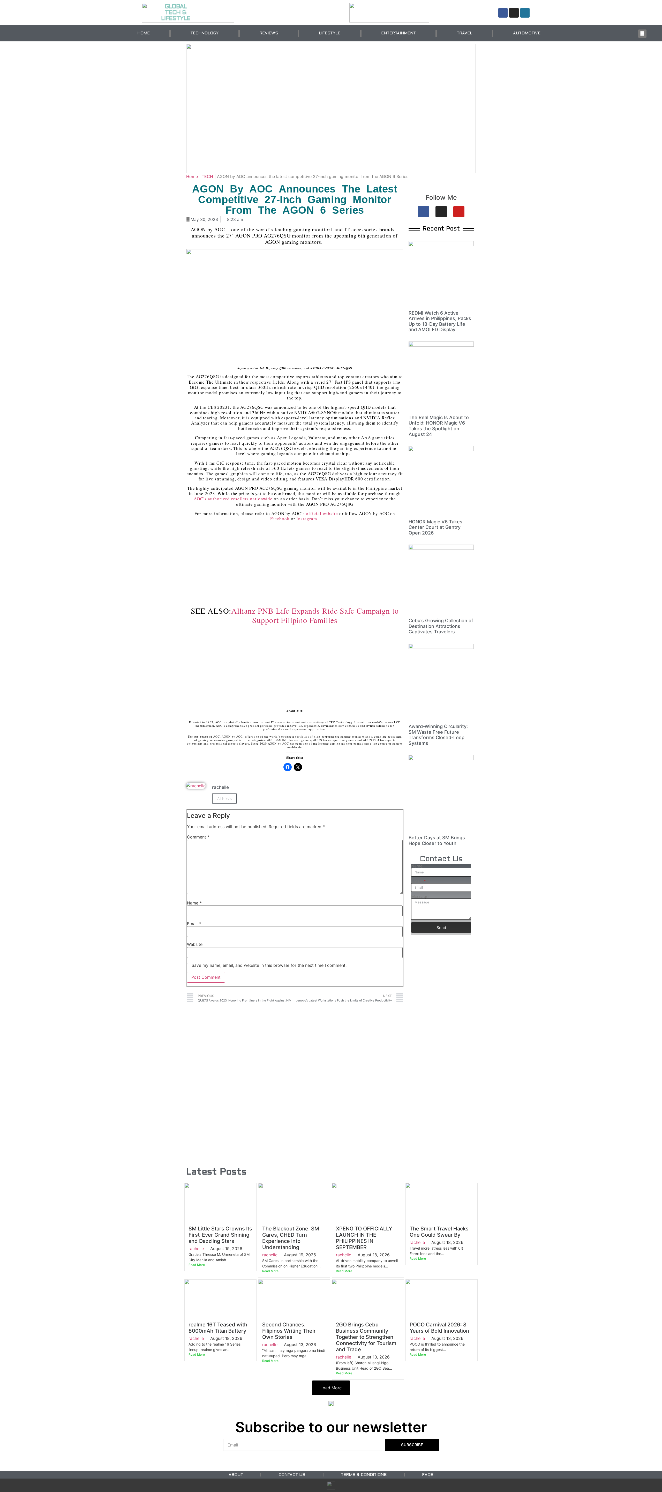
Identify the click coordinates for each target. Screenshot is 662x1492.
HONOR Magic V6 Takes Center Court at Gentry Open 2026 (435, 527)
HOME (143, 33)
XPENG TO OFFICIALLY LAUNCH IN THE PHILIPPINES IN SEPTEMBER (364, 1238)
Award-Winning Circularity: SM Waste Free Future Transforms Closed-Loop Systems (438, 735)
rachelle (196, 1248)
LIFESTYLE (329, 33)
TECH (207, 176)
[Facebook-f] (503, 12)
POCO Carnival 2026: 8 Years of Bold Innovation (439, 1328)
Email (194, 924)
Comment (198, 837)
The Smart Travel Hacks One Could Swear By (439, 1232)
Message (419, 896)
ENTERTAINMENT (398, 33)
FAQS (427, 1475)
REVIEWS (268, 33)
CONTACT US (292, 1475)
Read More (197, 1265)
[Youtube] (458, 211)
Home (192, 176)
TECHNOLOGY (204, 33)
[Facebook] (423, 211)
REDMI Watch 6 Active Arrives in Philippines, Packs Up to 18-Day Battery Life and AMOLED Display (440, 321)
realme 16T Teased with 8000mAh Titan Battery (218, 1328)
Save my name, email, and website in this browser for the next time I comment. (269, 965)
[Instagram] (513, 12)
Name (194, 903)
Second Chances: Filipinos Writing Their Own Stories (289, 1331)
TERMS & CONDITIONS (364, 1475)
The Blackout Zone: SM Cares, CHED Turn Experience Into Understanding (290, 1238)
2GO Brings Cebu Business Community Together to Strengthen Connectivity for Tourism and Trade (366, 1337)
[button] (642, 33)
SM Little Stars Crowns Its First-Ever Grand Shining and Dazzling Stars (220, 1235)
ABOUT (236, 1475)
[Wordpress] (525, 12)
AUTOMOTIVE (526, 33)
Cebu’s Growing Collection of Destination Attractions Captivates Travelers (441, 626)
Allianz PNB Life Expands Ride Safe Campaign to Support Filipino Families (314, 615)
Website (194, 944)
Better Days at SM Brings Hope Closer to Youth (437, 840)
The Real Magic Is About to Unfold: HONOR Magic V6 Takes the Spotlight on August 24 (439, 426)
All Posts (224, 798)
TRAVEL (464, 33)
